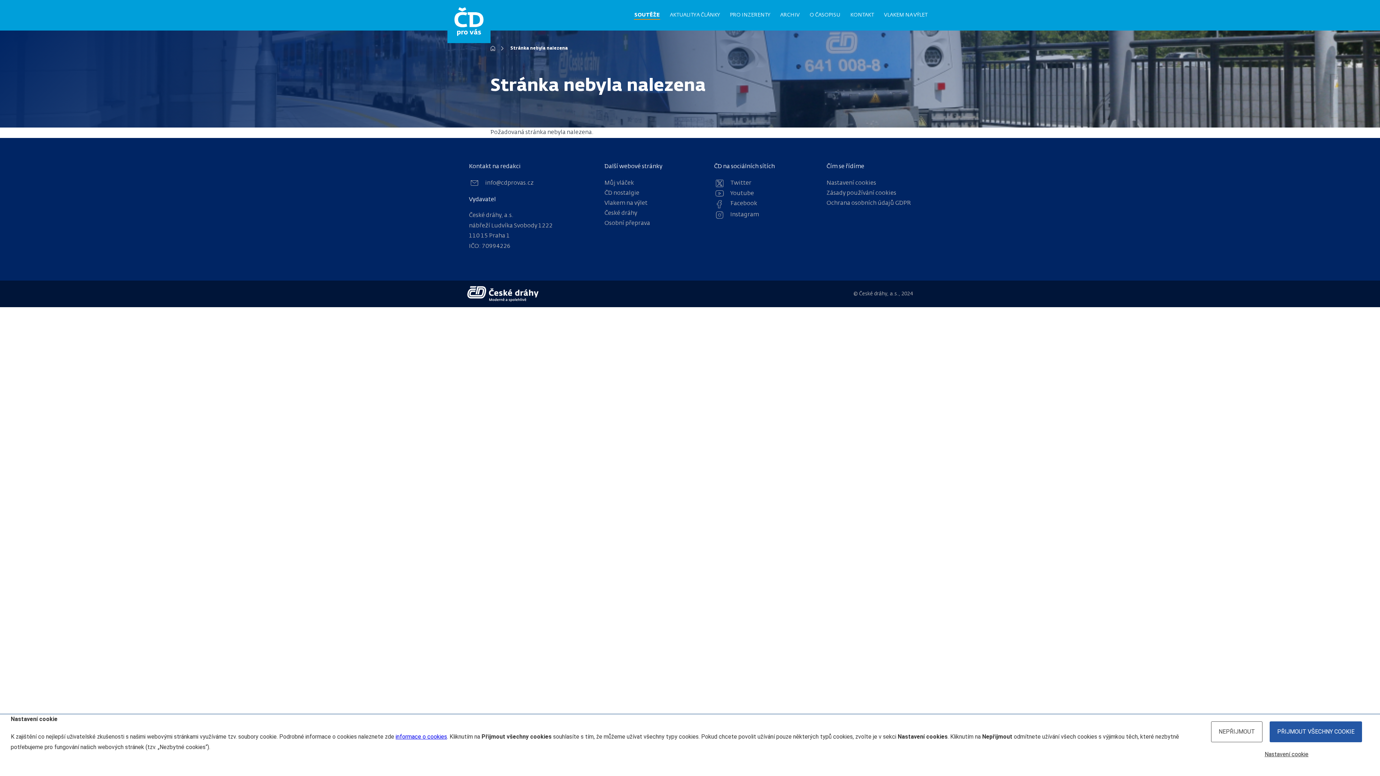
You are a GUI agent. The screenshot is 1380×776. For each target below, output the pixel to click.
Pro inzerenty (750, 15)
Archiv (790, 15)
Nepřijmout (1237, 731)
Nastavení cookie (1286, 754)
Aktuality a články (695, 15)
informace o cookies (421, 736)
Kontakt (862, 15)
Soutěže (647, 15)
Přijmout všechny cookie (1315, 731)
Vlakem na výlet (906, 15)
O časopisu (825, 15)
